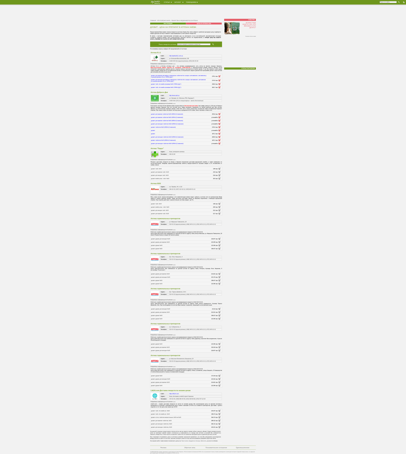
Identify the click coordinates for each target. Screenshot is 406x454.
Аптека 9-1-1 (156, 53)
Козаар (198, 441)
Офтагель (203, 441)
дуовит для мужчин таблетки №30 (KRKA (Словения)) (167, 114)
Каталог (177, 2)
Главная (153, 20)
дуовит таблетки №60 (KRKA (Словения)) (163, 127)
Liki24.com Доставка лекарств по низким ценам (171, 390)
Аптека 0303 (156, 183)
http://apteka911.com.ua (176, 56)
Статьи (167, 2)
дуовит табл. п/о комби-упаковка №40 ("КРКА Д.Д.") (166, 84)
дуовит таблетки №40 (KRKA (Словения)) (163, 140)
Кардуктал (192, 441)
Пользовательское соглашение (216, 447)
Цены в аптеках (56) (204, 23)
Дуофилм (210, 441)
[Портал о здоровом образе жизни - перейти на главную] (155, 4)
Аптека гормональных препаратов (165, 218)
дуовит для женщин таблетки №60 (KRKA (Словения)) (167, 124)
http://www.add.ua (174, 95)
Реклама (163, 447)
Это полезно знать (163, 20)
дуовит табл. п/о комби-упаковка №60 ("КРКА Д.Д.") (166, 87)
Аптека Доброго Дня (159, 92)
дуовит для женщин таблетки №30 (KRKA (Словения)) (167, 137)
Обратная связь (189, 447)
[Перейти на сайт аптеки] (219, 77)
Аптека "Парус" (157, 148)
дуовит (153, 130)
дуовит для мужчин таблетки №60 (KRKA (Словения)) (167, 117)
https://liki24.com (174, 393)
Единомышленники (242, 447)
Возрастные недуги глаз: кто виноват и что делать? (249, 25)
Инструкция (168, 23)
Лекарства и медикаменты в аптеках (184, 20)
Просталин (184, 441)
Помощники (191, 2)
